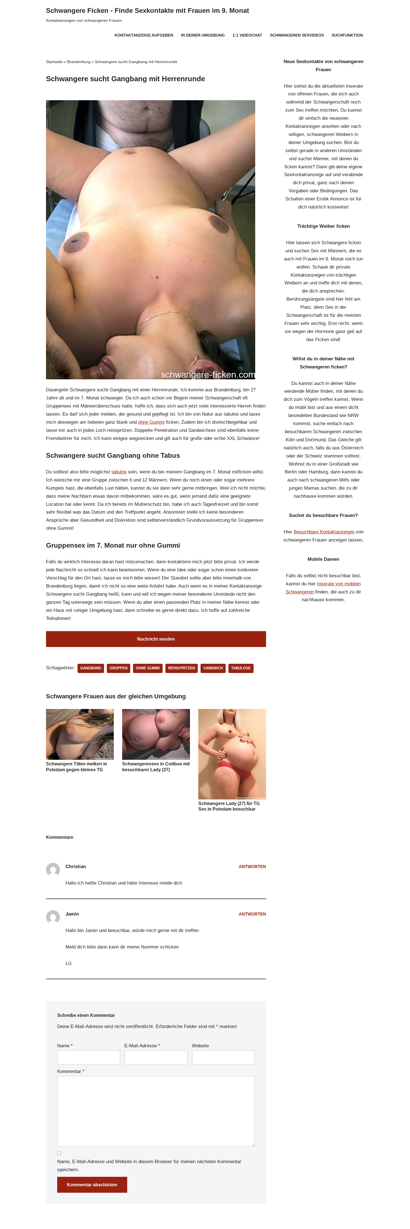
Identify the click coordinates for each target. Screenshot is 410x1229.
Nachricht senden (156, 639)
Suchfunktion (347, 35)
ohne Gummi (151, 422)
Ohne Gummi (148, 668)
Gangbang (90, 668)
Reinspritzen (181, 668)
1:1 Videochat (247, 35)
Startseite (54, 61)
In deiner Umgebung (203, 35)
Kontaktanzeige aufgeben (144, 35)
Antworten (252, 866)
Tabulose (241, 668)
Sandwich (213, 668)
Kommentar (71, 1071)
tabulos (119, 472)
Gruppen (118, 668)
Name (65, 1045)
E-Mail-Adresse (142, 1045)
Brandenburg (78, 61)
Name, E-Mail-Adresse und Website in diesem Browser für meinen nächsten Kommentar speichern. (149, 1165)
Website (200, 1045)
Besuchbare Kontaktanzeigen (324, 532)
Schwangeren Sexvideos (297, 35)
